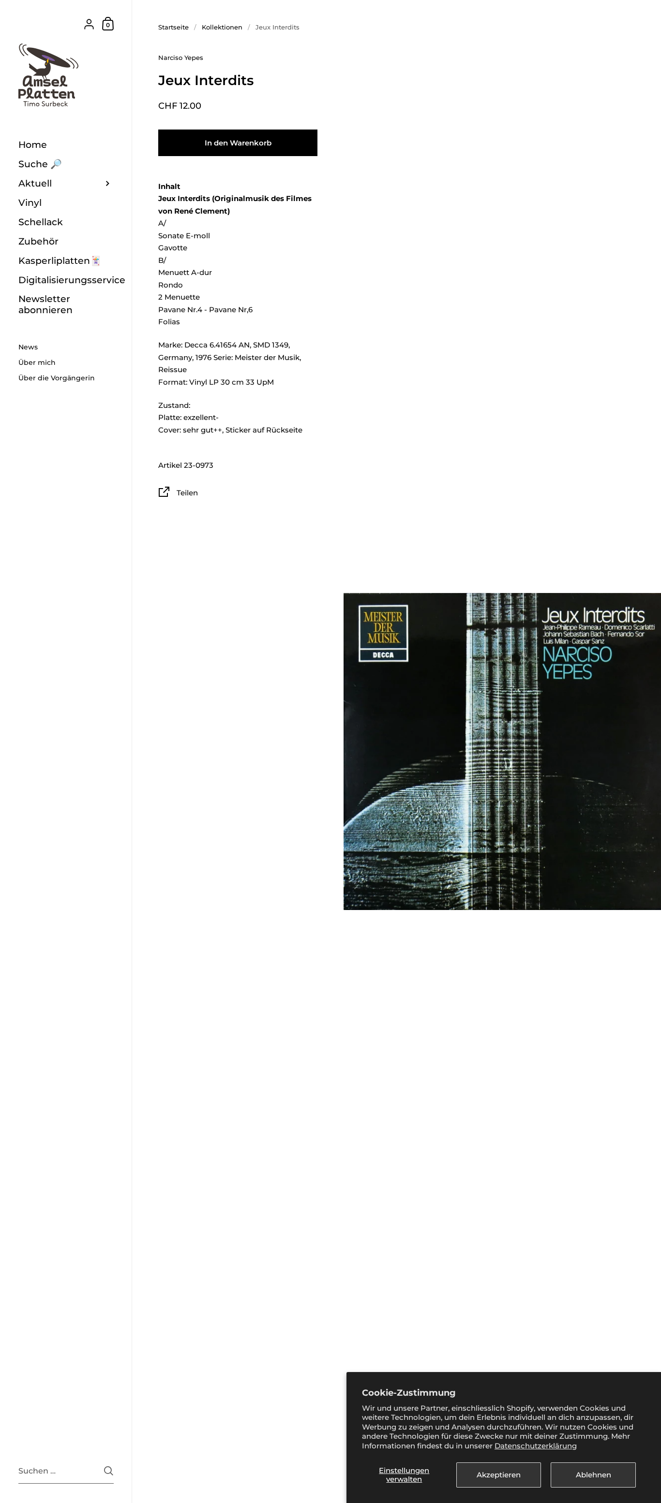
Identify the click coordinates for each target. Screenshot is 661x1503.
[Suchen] (109, 1471)
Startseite (173, 27)
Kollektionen (222, 27)
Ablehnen (593, 1474)
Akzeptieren (499, 1474)
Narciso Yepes (180, 57)
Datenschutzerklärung (536, 1445)
